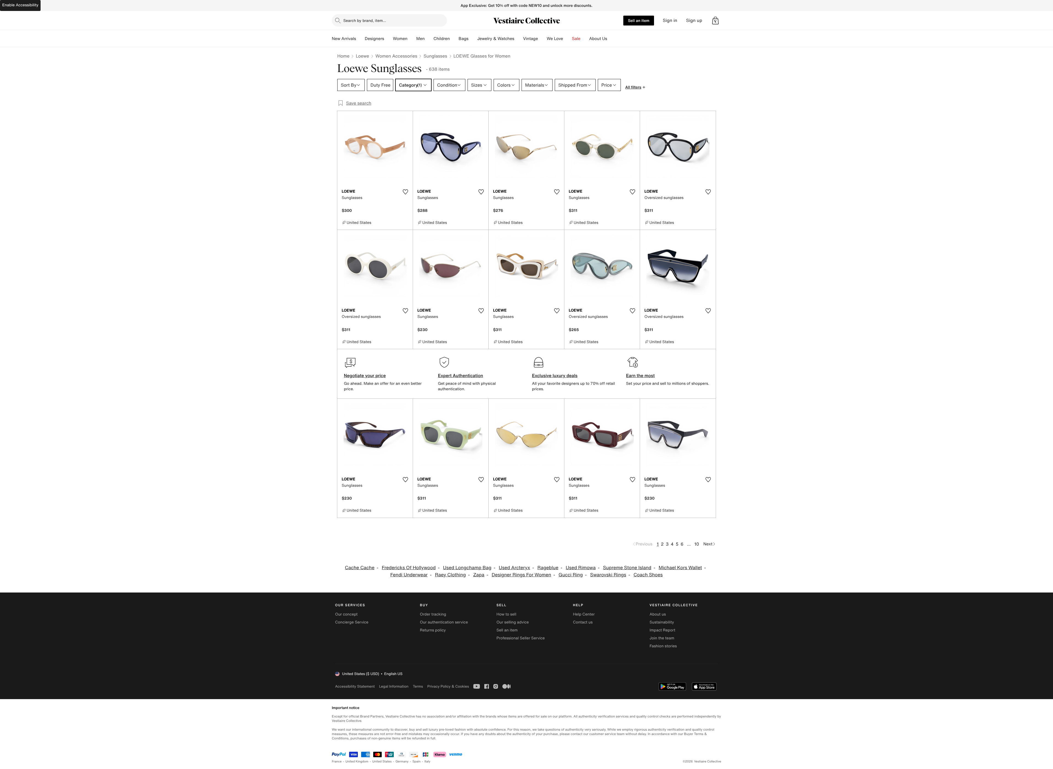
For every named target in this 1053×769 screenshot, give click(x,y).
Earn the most (640, 375)
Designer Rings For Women (521, 574)
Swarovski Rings (608, 574)
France (337, 761)
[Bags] (473, 38)
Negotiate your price (365, 375)
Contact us (583, 622)
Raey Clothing (450, 574)
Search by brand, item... (364, 20)
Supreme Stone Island (627, 567)
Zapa (478, 574)
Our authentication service (444, 622)
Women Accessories (396, 56)
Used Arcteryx (514, 567)
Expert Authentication (460, 375)
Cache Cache (360, 567)
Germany (402, 761)
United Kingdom (357, 761)
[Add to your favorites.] (405, 192)
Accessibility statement (355, 686)
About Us (598, 39)
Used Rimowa (581, 567)
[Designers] (388, 38)
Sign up (694, 20)
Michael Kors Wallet (680, 567)
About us (658, 614)
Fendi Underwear (409, 574)
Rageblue (547, 567)
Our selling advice (512, 622)
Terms (418, 686)
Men (420, 39)
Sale (576, 39)
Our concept (346, 614)
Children (442, 39)
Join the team (662, 638)
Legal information (393, 686)
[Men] (429, 38)
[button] (715, 20)
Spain (416, 761)
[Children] (454, 38)
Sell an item (638, 20)
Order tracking (433, 614)
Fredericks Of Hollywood (409, 567)
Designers (374, 39)
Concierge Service (351, 622)
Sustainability (662, 622)
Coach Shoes (648, 574)
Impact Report (662, 630)
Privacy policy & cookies (448, 686)
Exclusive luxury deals (555, 375)
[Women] (412, 38)
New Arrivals (344, 39)
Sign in (670, 20)
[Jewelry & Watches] (518, 38)
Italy (427, 761)
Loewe (362, 56)
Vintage (530, 39)
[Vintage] (542, 38)
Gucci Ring (571, 574)
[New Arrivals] (360, 38)
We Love (555, 39)
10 (696, 544)
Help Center (584, 614)
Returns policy (433, 630)
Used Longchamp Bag (467, 567)
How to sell (506, 614)
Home (343, 56)
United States (382, 761)
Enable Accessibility (20, 5)
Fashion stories (663, 646)
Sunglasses (435, 56)
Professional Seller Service (520, 638)
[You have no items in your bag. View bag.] (715, 20)
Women (400, 39)
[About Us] (611, 38)
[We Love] (567, 38)
